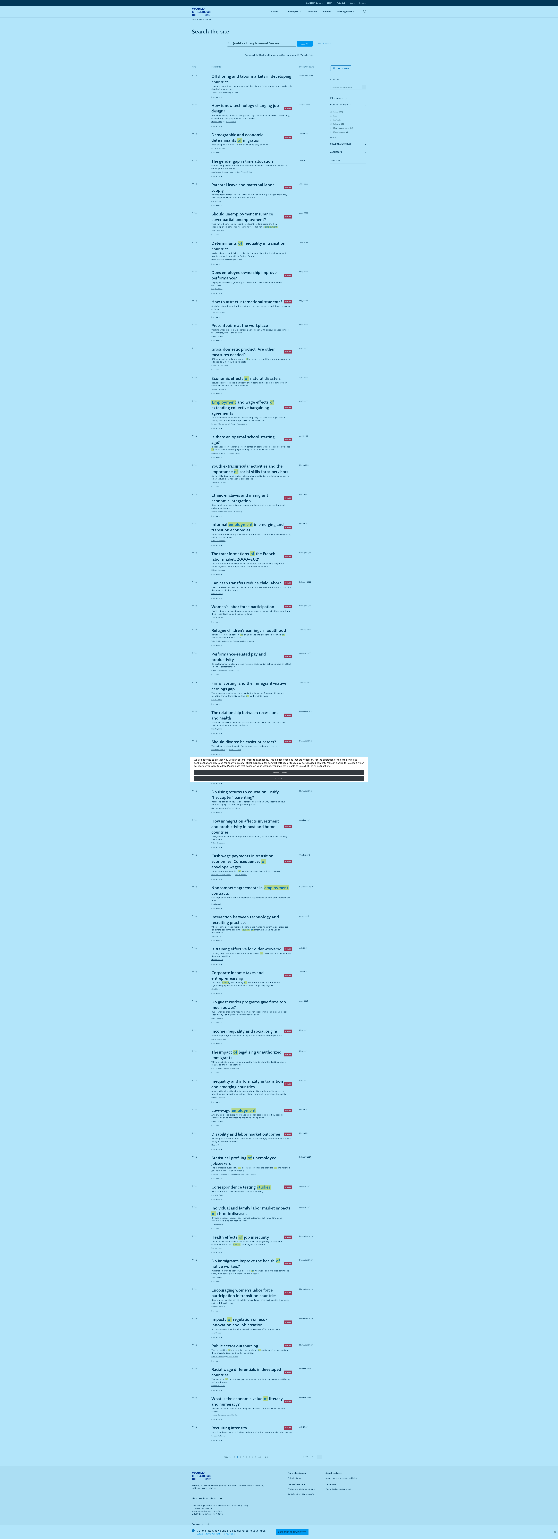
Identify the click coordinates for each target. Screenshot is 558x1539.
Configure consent (279, 772)
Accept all (279, 778)
